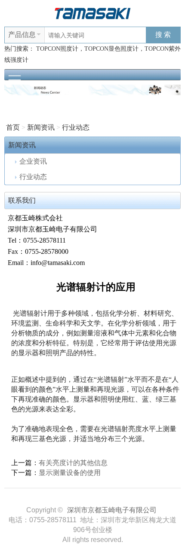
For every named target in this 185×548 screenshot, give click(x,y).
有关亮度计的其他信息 (73, 462)
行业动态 (75, 127)
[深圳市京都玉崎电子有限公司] (92, 12)
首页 (13, 127)
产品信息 (22, 34)
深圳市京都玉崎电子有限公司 (112, 510)
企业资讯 (33, 161)
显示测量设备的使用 (70, 472)
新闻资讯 (41, 127)
